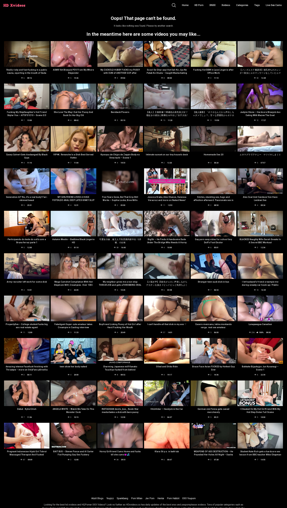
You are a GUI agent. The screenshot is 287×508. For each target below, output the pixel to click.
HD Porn (198, 5)
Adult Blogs (97, 498)
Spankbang (122, 498)
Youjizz (110, 498)
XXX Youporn (189, 498)
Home (185, 5)
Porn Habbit (173, 498)
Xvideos (226, 5)
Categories (242, 5)
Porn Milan (136, 498)
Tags (257, 5)
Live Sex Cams (274, 5)
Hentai (160, 498)
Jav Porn (149, 498)
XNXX (212, 5)
